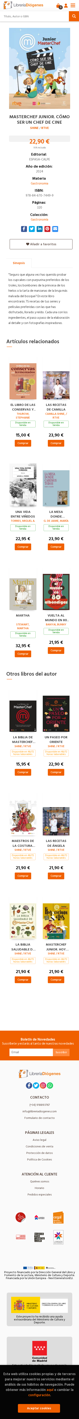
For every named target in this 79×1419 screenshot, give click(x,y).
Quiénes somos (39, 1181)
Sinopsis (19, 263)
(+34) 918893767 (39, 1104)
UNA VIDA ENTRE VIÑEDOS (23, 514)
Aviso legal (39, 1139)
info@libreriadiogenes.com (40, 1111)
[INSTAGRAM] (43, 1085)
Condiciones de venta (39, 1146)
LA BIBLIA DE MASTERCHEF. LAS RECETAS (22, 739)
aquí (50, 1390)
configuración (39, 1395)
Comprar (22, 443)
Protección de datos (39, 1153)
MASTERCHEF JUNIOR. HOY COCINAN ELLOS (56, 946)
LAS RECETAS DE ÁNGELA (56, 843)
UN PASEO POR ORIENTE (56, 739)
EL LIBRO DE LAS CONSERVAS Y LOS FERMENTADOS (23, 407)
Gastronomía (39, 219)
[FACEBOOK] (29, 1085)
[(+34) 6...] (50, 1085)
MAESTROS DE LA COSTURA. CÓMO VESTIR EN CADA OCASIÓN (23, 843)
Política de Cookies (39, 1159)
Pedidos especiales (40, 1194)
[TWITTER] (36, 1085)
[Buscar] (74, 16)
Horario (39, 1188)
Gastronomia (39, 183)
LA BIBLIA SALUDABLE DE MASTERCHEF (22, 946)
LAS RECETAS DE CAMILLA (56, 407)
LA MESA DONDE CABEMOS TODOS (56, 514)
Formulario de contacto (39, 1117)
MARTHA (23, 615)
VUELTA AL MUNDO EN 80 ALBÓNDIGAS (56, 617)
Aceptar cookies (39, 1408)
